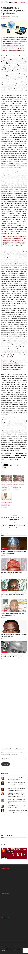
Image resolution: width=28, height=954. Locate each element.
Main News (3, 946)
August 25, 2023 (5, 555)
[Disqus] (14, 684)
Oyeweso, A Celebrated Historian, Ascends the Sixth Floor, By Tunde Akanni (12, 614)
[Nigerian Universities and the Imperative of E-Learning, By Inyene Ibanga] (18, 478)
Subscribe (5, 764)
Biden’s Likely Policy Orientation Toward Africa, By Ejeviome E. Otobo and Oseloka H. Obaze (13, 594)
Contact (16, 946)
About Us (10, 946)
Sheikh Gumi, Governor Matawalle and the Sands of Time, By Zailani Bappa (13, 552)
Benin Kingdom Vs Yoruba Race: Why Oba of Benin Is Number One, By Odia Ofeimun (16, 801)
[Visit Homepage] (13, 2)
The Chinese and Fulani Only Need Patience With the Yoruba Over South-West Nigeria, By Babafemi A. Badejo (16, 794)
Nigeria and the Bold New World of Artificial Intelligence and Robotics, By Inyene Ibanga (6, 484)
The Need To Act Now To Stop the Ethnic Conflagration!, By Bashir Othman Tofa (11, 573)
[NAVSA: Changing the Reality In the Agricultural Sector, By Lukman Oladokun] (6, 496)
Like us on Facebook (6, 836)
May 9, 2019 (15, 16)
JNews (5, 949)
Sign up (25, 2)
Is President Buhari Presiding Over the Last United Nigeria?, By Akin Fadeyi (14, 635)
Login (21, 2)
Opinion (4, 548)
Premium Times (6, 16)
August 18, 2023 (5, 638)
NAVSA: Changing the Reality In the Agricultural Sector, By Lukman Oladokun (6, 502)
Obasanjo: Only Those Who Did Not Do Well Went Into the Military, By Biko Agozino (12, 655)
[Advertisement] (14, 823)
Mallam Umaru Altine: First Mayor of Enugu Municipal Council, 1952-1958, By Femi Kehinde (17, 784)
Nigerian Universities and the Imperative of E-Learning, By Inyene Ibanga (18, 484)
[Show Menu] (2, 2)
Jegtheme (3, 950)
